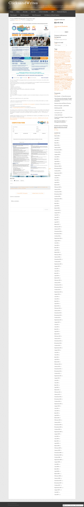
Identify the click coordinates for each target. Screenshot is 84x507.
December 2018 (57, 191)
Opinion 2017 (69, 78)
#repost (55, 55)
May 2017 (56, 219)
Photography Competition (25, 187)
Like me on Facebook (61, 26)
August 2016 (57, 240)
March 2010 (56, 417)
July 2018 (56, 201)
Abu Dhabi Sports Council (68, 58)
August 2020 (57, 154)
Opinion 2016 (63, 78)
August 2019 (57, 175)
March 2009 (56, 445)
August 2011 (57, 378)
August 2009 (57, 434)
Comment (46, 209)
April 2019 (56, 182)
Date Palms (56, 67)
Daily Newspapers (24, 15)
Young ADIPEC (31, 187)
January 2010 (57, 422)
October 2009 (57, 429)
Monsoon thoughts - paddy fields (61, 105)
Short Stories (68, 84)
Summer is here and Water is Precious (62, 103)
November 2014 (57, 287)
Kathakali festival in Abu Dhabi (37, 193)
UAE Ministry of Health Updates (51, 15)
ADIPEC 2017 (39, 187)
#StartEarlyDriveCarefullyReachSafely (62, 56)
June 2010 (56, 410)
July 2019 (56, 177)
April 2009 (56, 443)
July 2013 (56, 324)
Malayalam (61, 73)
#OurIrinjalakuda (67, 54)
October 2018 (57, 196)
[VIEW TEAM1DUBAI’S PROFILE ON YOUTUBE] (62, 22)
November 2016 (57, 233)
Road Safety (62, 83)
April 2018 (56, 205)
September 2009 (58, 431)
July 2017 (56, 215)
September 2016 (57, 238)
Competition (44, 187)
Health (69, 68)
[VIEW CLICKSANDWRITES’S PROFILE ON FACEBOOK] (55, 22)
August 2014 (57, 294)
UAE (68, 89)
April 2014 (56, 303)
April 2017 (56, 222)
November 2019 (57, 168)
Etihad (65, 67)
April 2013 (56, 331)
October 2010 (57, 401)
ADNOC (55, 59)
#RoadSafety (60, 55)
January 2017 (57, 229)
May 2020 (56, 159)
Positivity (62, 82)
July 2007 (56, 492)
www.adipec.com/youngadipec (29, 104)
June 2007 (56, 494)
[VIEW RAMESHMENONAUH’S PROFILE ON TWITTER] (57, 22)
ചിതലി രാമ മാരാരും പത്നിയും (59, 110)
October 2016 (57, 236)
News (61, 76)
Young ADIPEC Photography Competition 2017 (22, 18)
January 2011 (57, 394)
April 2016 (56, 250)
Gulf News (60, 68)
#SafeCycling (66, 55)
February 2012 (57, 364)
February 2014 (57, 308)
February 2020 (57, 166)
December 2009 (57, 424)
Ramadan (56, 83)
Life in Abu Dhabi (70, 72)
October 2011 (57, 373)
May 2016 (56, 247)
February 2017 (57, 226)
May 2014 (56, 301)
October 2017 (57, 210)
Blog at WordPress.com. (12, 503)
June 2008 (56, 466)
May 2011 (56, 385)
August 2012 (57, 350)
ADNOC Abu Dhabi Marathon (62, 59)
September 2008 (58, 459)
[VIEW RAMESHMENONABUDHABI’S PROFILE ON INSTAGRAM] (58, 22)
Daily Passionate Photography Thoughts (62, 64)
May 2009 (56, 441)
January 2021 (57, 147)
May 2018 (56, 203)
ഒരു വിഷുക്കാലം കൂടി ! (58, 112)
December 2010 (57, 396)
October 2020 (57, 152)
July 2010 (56, 408)
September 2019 (57, 173)
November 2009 (57, 427)
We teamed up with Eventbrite (13, 505)
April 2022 (56, 138)
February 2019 (57, 187)
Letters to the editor (60, 72)
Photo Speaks (13, 15)
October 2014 (57, 289)
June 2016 (56, 245)
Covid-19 (64, 61)
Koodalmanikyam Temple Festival (65, 71)
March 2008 (56, 473)
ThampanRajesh (64, 87)
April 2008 (56, 471)
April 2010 (56, 415)
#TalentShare (59, 58)
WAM (58, 90)
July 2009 (56, 436)
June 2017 (56, 217)
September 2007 (58, 487)
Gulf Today (65, 68)
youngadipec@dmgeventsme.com (18, 107)
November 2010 (57, 399)
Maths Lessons (65, 73)
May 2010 (56, 413)
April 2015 (56, 275)
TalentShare (56, 87)
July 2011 (56, 380)
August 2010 (57, 406)
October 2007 (57, 485)
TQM (65, 89)
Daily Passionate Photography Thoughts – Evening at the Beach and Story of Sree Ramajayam (63, 100)
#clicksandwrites (60, 51)
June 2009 (56, 438)
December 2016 (57, 231)
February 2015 (57, 280)
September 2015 (57, 264)
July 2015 (56, 268)
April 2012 (56, 359)
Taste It (60, 87)
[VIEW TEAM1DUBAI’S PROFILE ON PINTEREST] (60, 22)
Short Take (56, 86)
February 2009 (57, 448)
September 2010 (57, 403)
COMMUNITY (63, 60)
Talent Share (66, 86)
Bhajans (68, 59)
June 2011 (56, 382)
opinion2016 (57, 78)
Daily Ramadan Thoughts (66, 66)
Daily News (59, 63)
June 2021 (56, 140)
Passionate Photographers (60, 80)
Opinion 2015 (69, 76)
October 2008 (57, 457)
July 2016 (56, 243)
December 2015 (57, 259)
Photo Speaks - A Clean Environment (62, 96)
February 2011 (57, 392)
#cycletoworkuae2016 (69, 51)
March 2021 (56, 145)
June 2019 (56, 180)
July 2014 (56, 296)
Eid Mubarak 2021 (58, 108)
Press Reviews (67, 82)
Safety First (68, 83)
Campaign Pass (57, 60)
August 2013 (57, 322)
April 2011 (56, 387)
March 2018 (56, 208)
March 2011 (56, 389)
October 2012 (57, 345)
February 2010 (57, 420)
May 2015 (56, 273)
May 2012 (56, 357)
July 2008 (56, 464)
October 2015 (57, 261)
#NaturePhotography (59, 54)
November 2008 (57, 455)
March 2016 (56, 252)
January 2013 (57, 338)
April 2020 (56, 161)
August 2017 (57, 212)
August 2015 (57, 266)
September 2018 (57, 198)
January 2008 (57, 478)
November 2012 (57, 343)
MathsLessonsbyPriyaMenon (59, 75)
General (19, 187)
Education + (61, 67)
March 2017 (56, 224)
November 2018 (57, 194)
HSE (55, 70)
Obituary (64, 76)
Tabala (60, 86)
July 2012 (56, 352)
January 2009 (57, 450)
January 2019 (57, 189)
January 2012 (57, 366)
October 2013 (57, 317)
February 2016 (57, 254)
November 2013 (57, 315)
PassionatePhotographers (64, 79)
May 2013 (56, 329)
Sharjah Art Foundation (60, 84)
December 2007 (57, 480)
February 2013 (57, 336)
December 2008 (57, 452)
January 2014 (57, 310)
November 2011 (57, 371)
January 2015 (57, 282)
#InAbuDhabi (62, 53)
